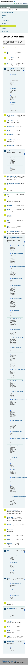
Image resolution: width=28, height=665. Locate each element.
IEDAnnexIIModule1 (11, 231)
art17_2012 (10, 115)
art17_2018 (10, 120)
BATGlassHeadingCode (14, 318)
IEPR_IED (10, 517)
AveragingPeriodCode (14, 278)
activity (13, 157)
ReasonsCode (14, 446)
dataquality (10, 145)
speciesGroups (14, 595)
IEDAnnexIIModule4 (11, 510)
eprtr (8, 151)
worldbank (10, 641)
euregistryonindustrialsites (11, 183)
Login (16, 3)
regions (13, 589)
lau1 (8, 535)
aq (8, 52)
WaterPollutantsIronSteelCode (14, 496)
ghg (8, 209)
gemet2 (9, 205)
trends (13, 108)
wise (8, 636)
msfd (8, 578)
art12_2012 (10, 57)
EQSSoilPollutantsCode (14, 391)
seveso (9, 621)
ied (8, 226)
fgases (9, 200)
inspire (9, 524)
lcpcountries (14, 555)
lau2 (8, 539)
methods (14, 95)
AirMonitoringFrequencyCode (14, 245)
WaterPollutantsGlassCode (14, 485)
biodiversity (10, 126)
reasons (13, 102)
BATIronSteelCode (14, 329)
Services (4, 28)
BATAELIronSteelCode (14, 298)
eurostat (9, 189)
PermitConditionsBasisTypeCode (14, 438)
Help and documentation (7, 12)
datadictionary (11, 139)
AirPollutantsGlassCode (14, 253)
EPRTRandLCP (11, 176)
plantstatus (14, 562)
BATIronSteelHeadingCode (14, 337)
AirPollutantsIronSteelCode (14, 266)
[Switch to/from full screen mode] (19, 3)
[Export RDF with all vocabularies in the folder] (24, 71)
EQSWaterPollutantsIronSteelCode (14, 410)
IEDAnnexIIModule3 (11, 237)
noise (9, 603)
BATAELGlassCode (14, 285)
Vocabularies (5, 26)
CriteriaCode (14, 354)
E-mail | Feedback (6, 660)
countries (14, 88)
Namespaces (5, 31)
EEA (8, 1)
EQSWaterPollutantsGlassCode (14, 399)
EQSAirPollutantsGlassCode (14, 369)
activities (14, 74)
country (13, 647)
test (8, 626)
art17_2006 (10, 69)
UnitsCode (14, 469)
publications (11, 608)
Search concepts (20, 48)
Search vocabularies (9, 48)
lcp (8, 550)
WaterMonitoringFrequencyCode (14, 477)
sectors (13, 570)
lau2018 (9, 543)
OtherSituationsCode (14, 420)
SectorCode (14, 457)
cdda (8, 130)
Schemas (4, 23)
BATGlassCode (14, 310)
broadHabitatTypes (14, 583)
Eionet (8, 9)
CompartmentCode (14, 347)
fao (8, 194)
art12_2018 (10, 63)
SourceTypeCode (14, 463)
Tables (3, 18)
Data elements (5, 20)
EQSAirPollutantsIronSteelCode (14, 380)
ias (8, 220)
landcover (10, 529)
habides (9, 215)
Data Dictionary (13, 9)
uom (8, 630)
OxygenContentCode (14, 431)
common (10, 134)
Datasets (4, 15)
